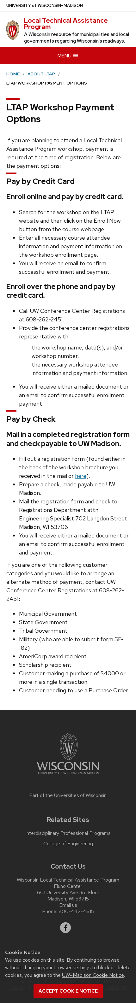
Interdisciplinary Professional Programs (68, 833)
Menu (65, 55)
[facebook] (65, 927)
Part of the (68, 795)
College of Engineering (68, 844)
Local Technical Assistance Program (66, 23)
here (80, 475)
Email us (68, 905)
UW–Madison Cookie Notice (93, 975)
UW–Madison (44, 5)
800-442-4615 (76, 911)
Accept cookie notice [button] (68, 991)
